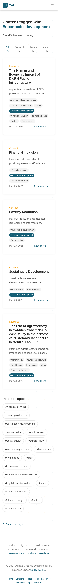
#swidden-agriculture (17, 449)
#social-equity (13, 440)
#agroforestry (36, 440)
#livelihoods (12, 457)
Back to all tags (14, 524)
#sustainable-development (20, 423)
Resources (46, 579)
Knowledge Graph (24, 583)
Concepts (20, 579)
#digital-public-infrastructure (21, 474)
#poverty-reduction (16, 415)
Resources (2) (47, 48)
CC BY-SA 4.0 (37, 569)
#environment (36, 432)
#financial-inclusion (16, 491)
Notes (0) (33, 48)
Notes (29, 579)
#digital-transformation (18, 483)
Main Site (38, 583)
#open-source (13, 508)
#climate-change (14, 500)
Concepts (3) (20, 48)
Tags (36, 579)
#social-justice (13, 432)
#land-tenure (44, 449)
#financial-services (15, 406)
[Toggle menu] (52, 5)
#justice (35, 500)
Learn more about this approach (27, 553)
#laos (29, 457)
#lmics (42, 483)
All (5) (7, 48)
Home (10, 579)
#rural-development (16, 466)
